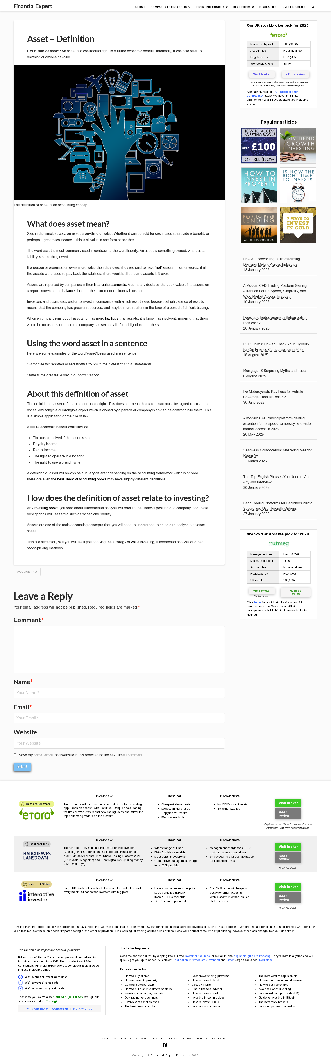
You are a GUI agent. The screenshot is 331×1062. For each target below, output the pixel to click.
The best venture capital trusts (278, 976)
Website (25, 732)
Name (23, 681)
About (106, 1038)
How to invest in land (205, 980)
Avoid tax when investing (275, 989)
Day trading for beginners (141, 997)
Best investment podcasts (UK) (279, 993)
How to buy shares (137, 976)
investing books (46, 508)
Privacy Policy (195, 1038)
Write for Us (152, 1038)
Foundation (180, 960)
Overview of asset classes (142, 1002)
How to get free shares (273, 984)
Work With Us (126, 1038)
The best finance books (140, 1006)
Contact (173, 1038)
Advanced (213, 960)
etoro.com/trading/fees (293, 85)
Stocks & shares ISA (265, 534)
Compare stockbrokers (140, 984)
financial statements (110, 285)
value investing (142, 542)
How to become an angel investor (281, 980)
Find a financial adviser (207, 989)
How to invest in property (141, 980)
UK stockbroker (269, 25)
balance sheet (74, 291)
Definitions (266, 960)
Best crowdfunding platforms (210, 976)
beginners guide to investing (252, 956)
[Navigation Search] (312, 5)
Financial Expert (33, 6)
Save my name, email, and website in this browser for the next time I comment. (81, 755)
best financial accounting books (82, 479)
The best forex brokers (273, 1002)
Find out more (37, 1008)
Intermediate (197, 960)
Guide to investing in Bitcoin (277, 997)
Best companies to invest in (277, 1006)
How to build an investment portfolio (148, 989)
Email (23, 707)
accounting (27, 571)
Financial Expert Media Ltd (170, 1055)
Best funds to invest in (206, 1006)
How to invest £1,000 (205, 1002)
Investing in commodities (208, 997)
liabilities (111, 318)
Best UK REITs (201, 984)
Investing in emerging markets (144, 993)
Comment (29, 619)
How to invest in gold (206, 993)
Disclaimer (220, 1038)
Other (230, 960)
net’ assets (164, 267)
